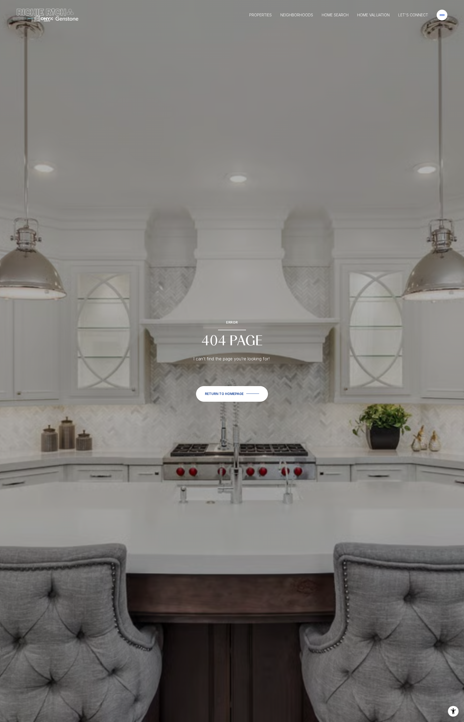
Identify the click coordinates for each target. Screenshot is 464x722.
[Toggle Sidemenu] (442, 15)
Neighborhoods (296, 15)
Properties (260, 15)
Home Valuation (373, 15)
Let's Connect (413, 15)
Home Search (335, 15)
